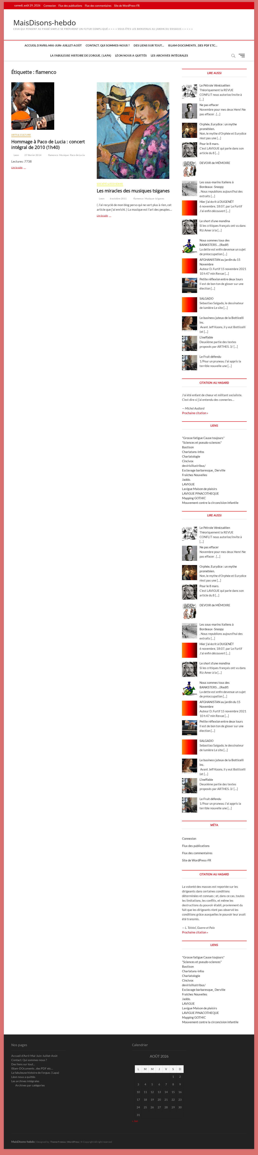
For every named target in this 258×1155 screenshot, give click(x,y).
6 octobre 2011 (118, 198)
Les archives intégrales (169, 55)
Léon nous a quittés (131, 55)
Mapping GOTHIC (194, 498)
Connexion (50, 5)
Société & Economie (110, 183)
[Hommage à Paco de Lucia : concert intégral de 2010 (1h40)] (51, 106)
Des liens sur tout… (149, 45)
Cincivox (188, 461)
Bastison (188, 447)
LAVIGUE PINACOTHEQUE (200, 493)
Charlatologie (191, 456)
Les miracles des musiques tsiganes (133, 191)
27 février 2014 (32, 155)
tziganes (159, 198)
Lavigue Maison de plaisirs (199, 489)
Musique (64, 155)
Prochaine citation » (195, 413)
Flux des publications (70, 5)
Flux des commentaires (98, 5)
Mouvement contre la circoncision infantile (210, 502)
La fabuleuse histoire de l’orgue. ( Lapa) (80, 55)
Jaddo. (186, 479)
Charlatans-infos (193, 452)
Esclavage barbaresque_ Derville (203, 470)
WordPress (73, 1141)
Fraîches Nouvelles (194, 475)
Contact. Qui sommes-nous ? (108, 45)
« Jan (135, 1121)
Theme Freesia (58, 1141)
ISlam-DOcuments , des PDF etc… (192, 45)
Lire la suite (21, 168)
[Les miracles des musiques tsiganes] (136, 130)
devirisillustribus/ (194, 465)
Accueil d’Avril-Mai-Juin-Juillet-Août (53, 45)
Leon (16, 155)
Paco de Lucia (77, 155)
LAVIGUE (188, 484)
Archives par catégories (30, 1085)
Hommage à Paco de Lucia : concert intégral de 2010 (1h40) (48, 144)
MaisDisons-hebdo (44, 22)
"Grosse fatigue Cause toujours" (203, 438)
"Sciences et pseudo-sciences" (202, 442)
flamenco (53, 155)
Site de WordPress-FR (126, 5)
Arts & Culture (21, 134)
